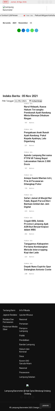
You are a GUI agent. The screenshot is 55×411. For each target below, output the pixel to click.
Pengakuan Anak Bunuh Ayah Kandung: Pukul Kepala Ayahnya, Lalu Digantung (36, 137)
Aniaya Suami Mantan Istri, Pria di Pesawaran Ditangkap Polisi (38, 181)
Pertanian (23, 324)
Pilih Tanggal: (8, 101)
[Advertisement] (27, 65)
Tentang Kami (9, 310)
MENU (6, 2)
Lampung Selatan (27, 377)
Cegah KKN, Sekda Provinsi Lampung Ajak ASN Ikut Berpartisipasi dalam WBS (36, 225)
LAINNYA (45, 406)
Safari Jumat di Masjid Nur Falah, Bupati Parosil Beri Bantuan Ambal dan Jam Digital (38, 202)
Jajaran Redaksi (10, 315)
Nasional (23, 319)
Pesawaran (24, 372)
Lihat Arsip (37, 101)
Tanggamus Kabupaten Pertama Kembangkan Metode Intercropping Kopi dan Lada (36, 248)
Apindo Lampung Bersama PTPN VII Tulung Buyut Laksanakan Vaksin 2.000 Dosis (38, 159)
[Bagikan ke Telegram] (36, 31)
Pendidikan (24, 340)
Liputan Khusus (26, 315)
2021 (14, 23)
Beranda (7, 23)
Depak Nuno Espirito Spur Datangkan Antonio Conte (37, 268)
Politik (22, 335)
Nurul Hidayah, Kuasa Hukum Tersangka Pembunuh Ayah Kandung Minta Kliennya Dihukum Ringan (37, 112)
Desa (21, 356)
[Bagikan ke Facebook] (23, 31)
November (23, 23)
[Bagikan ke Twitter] (28, 31)
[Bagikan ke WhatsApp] (32, 31)
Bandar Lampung (27, 344)
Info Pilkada (24, 310)
